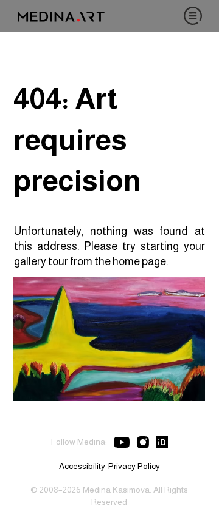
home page (139, 261)
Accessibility (82, 466)
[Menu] (193, 16)
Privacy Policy (134, 466)
